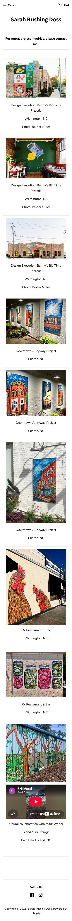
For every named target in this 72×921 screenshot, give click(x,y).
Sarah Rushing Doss (36, 19)
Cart (66, 5)
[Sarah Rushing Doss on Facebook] (32, 895)
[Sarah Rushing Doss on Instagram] (40, 895)
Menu (11, 5)
